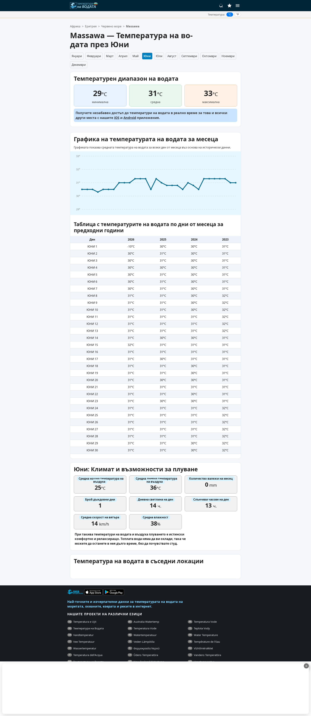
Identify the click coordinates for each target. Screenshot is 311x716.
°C (229, 14)
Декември (79, 65)
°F (237, 14)
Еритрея (91, 26)
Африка (75, 26)
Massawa (132, 26)
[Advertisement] (87, 688)
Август (171, 56)
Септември (189, 56)
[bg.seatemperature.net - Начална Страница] (84, 5)
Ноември (228, 56)
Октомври (209, 56)
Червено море (111, 26)
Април (123, 56)
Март (110, 56)
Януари (77, 56)
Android (129, 117)
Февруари (94, 56)
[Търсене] (221, 5)
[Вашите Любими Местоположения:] (229, 5)
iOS (116, 117)
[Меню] (237, 5)
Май (135, 56)
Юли (159, 56)
